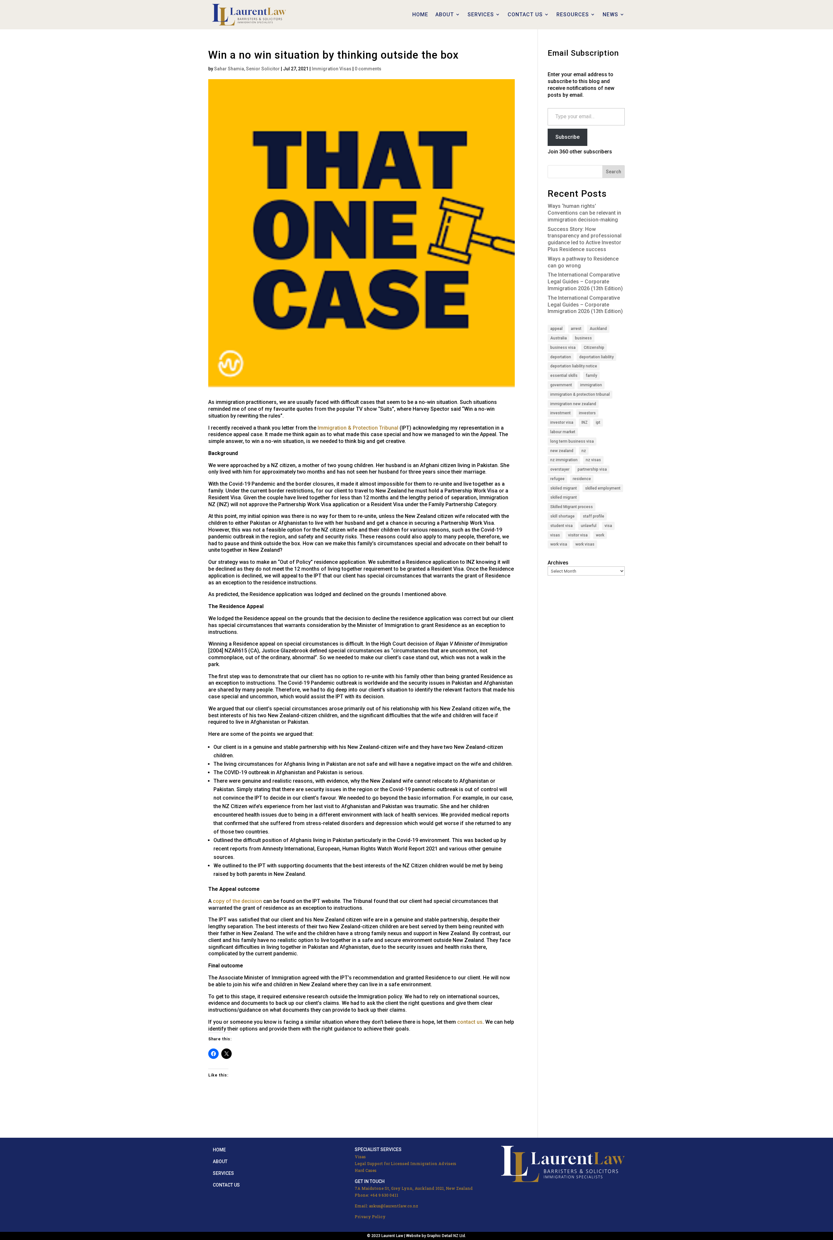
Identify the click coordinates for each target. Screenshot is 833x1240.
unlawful (588, 525)
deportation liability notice (573, 366)
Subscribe (567, 137)
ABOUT (444, 14)
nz (583, 451)
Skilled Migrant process (571, 507)
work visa (558, 544)
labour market (562, 432)
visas (555, 535)
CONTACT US (525, 14)
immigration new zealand (573, 404)
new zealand (561, 451)
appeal (556, 328)
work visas (584, 544)
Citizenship (594, 347)
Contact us (226, 1185)
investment (560, 413)
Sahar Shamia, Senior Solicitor (247, 68)
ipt (598, 422)
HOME (420, 14)
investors (587, 413)
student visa (561, 525)
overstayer (559, 469)
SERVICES (481, 14)
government (561, 385)
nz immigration (564, 460)
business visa (563, 347)
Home (219, 1149)
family (591, 375)
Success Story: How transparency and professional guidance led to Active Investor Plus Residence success (584, 239)
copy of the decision (237, 901)
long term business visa (572, 441)
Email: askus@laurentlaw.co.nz (386, 1205)
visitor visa (578, 535)
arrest (576, 328)
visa (608, 525)
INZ (584, 422)
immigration (591, 385)
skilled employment (603, 488)
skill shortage (562, 516)
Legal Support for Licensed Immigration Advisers (405, 1163)
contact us (470, 1022)
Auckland (598, 328)
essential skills (564, 375)
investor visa (561, 422)
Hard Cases (365, 1170)
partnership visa (592, 469)
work (600, 535)
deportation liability (596, 357)
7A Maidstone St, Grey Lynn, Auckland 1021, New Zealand (414, 1188)
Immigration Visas (331, 68)
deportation (560, 357)
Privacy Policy (370, 1216)
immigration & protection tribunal (580, 394)
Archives (558, 563)
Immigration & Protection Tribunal (358, 428)
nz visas (593, 460)
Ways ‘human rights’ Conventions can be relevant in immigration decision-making (584, 213)
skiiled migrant (563, 488)
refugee (557, 479)
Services (223, 1173)
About (220, 1161)
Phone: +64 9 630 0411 (376, 1195)
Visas (360, 1156)
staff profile (593, 516)
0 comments (368, 68)
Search (613, 171)
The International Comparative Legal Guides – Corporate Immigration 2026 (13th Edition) (585, 282)
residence (582, 479)
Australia (558, 338)
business (583, 338)
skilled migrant (563, 497)
